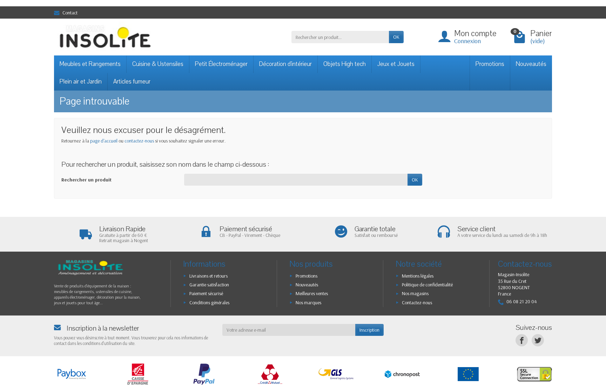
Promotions (490, 64)
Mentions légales (417, 276)
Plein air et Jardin (81, 82)
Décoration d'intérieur (285, 64)
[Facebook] (522, 340)
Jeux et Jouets (396, 64)
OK (396, 37)
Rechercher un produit (86, 180)
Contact (70, 12)
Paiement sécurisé (206, 293)
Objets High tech (344, 64)
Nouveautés (531, 64)
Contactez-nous (417, 302)
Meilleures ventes (312, 293)
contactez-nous (139, 141)
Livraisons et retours (208, 276)
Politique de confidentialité (427, 284)
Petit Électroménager (221, 64)
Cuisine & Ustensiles (157, 64)
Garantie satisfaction (209, 284)
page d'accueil (103, 141)
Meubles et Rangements (90, 64)
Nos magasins (415, 293)
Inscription (369, 330)
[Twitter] (538, 340)
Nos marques (308, 302)
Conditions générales (209, 302)
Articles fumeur (131, 82)
